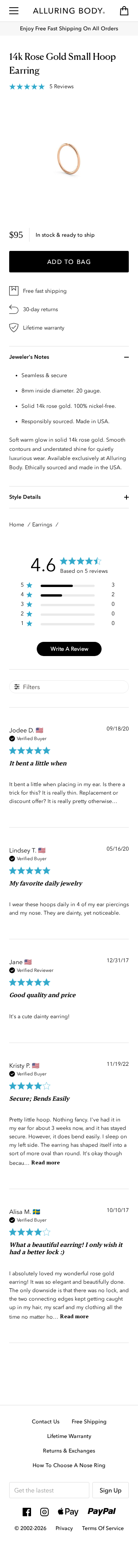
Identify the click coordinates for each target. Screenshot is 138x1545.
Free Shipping (89, 1421)
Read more (45, 1162)
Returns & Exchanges (69, 1451)
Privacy (64, 1528)
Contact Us (45, 1421)
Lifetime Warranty (69, 1436)
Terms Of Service (103, 1528)
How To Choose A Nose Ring (69, 1465)
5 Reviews (61, 86)
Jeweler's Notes (29, 357)
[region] (68, 586)
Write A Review (69, 649)
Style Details (25, 497)
